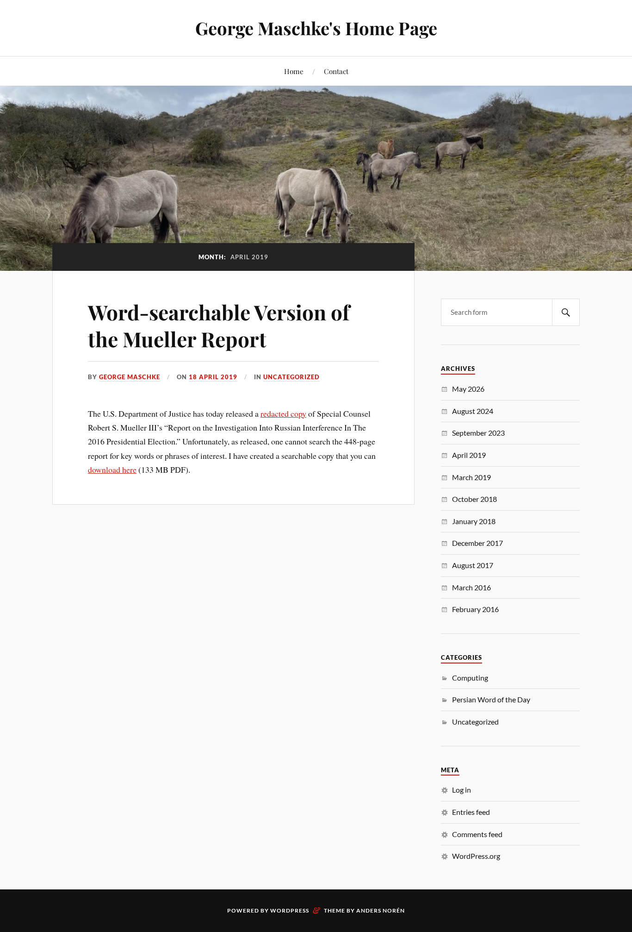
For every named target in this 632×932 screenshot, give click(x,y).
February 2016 (475, 609)
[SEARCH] (566, 312)
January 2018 (474, 521)
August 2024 (472, 411)
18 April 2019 (213, 377)
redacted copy (283, 413)
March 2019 (471, 477)
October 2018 (474, 498)
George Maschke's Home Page (316, 28)
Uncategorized (291, 377)
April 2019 (469, 454)
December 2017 (477, 542)
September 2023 (478, 432)
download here (112, 469)
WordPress (289, 910)
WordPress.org (476, 855)
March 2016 (471, 587)
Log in (461, 789)
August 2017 (472, 565)
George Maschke (129, 377)
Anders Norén (380, 910)
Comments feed (477, 834)
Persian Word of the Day (491, 699)
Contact (336, 71)
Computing (470, 677)
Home (294, 71)
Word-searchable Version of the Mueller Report (219, 325)
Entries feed (471, 811)
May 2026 (468, 388)
